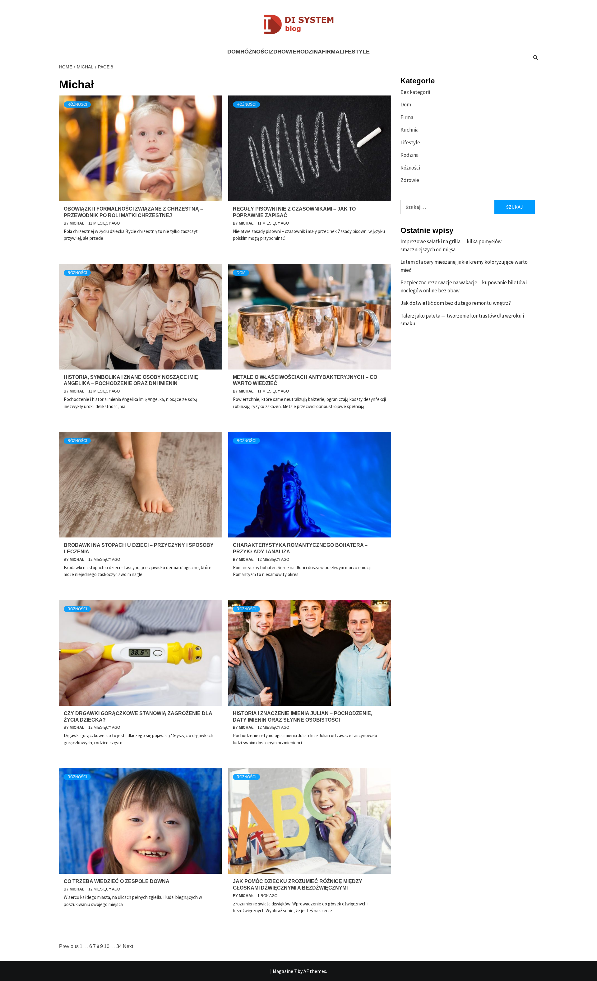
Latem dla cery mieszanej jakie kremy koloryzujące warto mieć (464, 265)
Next (128, 946)
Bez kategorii (415, 92)
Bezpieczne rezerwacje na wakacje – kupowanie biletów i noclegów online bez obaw (463, 286)
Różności (255, 52)
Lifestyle (355, 52)
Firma (331, 52)
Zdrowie (283, 52)
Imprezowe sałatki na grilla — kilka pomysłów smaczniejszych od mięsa (451, 245)
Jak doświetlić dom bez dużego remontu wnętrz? (455, 303)
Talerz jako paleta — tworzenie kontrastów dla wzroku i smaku (462, 319)
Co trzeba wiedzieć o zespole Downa (116, 881)
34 (119, 946)
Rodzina (309, 52)
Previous (69, 946)
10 (106, 946)
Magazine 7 (285, 971)
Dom (233, 52)
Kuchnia (409, 129)
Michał (77, 223)
